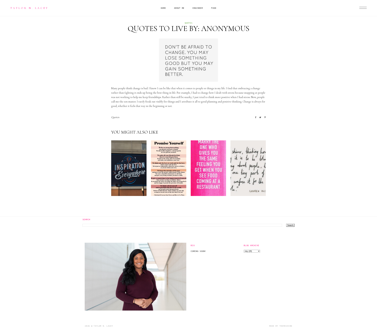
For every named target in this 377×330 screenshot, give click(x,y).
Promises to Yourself (168, 187)
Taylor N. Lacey (29, 8)
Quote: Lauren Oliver (242, 185)
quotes (188, 23)
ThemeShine (286, 326)
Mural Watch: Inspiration (128, 185)
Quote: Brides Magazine (205, 185)
